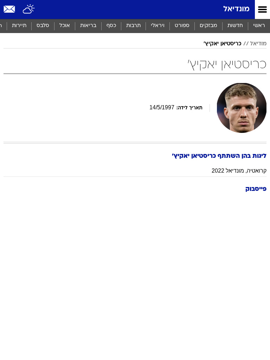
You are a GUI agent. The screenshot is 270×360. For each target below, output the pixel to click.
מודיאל (258, 44)
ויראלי (158, 25)
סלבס (43, 25)
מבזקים (208, 25)
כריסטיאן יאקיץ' (223, 44)
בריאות (88, 25)
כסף (111, 25)
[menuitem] (235, 26)
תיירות (19, 25)
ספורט (182, 25)
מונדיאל (236, 9)
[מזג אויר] (29, 9)
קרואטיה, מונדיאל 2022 (239, 171)
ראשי (259, 25)
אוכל (64, 25)
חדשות (235, 25)
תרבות (133, 25)
